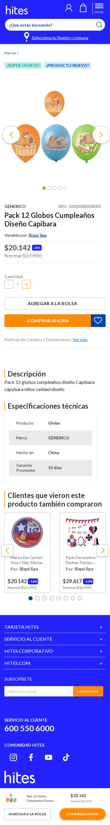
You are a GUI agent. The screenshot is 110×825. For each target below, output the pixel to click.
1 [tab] (30, 598)
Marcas (10, 53)
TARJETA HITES (21, 627)
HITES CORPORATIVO (28, 651)
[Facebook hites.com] (31, 757)
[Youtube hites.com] (48, 757)
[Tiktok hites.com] (66, 757)
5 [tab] (59, 598)
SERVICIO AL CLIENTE (28, 639)
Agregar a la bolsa (52, 303)
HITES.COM (17, 663)
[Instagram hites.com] (13, 757)
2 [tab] (37, 598)
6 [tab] (66, 598)
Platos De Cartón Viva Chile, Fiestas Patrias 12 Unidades (27, 560)
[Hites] (17, 10)
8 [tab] (80, 598)
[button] (68, 8)
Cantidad (13, 276)
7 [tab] (73, 598)
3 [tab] (45, 598)
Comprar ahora (48, 320)
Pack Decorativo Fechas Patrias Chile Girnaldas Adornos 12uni (81, 560)
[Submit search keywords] (103, 25)
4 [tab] (52, 598)
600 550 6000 (29, 728)
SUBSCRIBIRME (88, 691)
